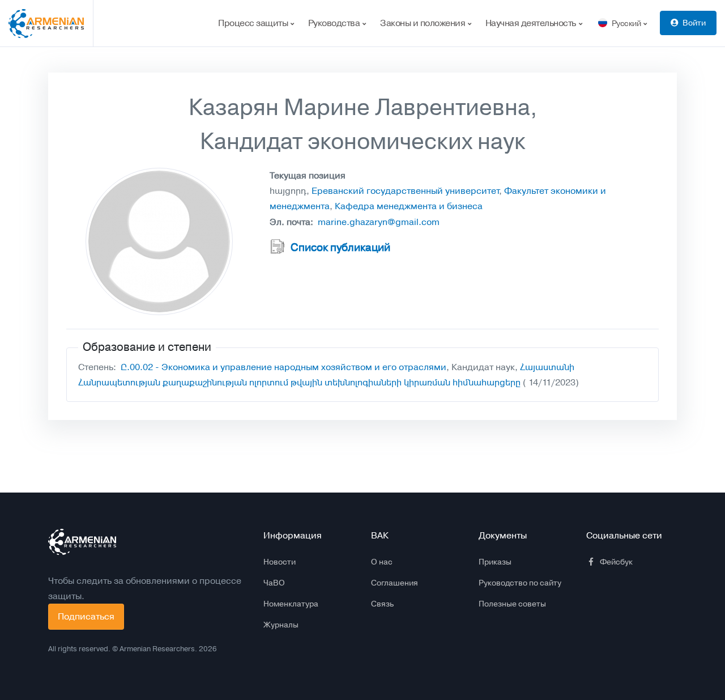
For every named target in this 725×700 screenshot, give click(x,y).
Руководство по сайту (520, 582)
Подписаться (86, 616)
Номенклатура (290, 603)
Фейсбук (616, 561)
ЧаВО (274, 582)
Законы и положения (423, 23)
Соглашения (394, 582)
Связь (382, 603)
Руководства (335, 23)
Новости (279, 561)
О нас (382, 561)
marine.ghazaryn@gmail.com (379, 222)
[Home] (50, 23)
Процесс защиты (254, 23)
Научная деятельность (531, 23)
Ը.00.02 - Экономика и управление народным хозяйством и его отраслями (283, 367)
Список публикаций (340, 247)
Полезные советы (512, 603)
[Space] (82, 542)
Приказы (495, 561)
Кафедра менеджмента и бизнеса (409, 206)
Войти (694, 22)
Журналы (280, 624)
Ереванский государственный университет (405, 191)
